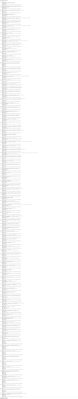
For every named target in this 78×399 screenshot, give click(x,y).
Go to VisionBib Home (2, 0)
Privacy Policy (6, 0)
